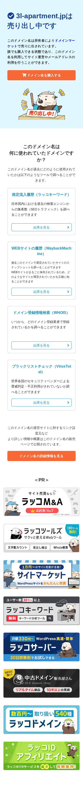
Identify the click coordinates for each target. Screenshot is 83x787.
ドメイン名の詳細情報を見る (41, 456)
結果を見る (41, 227)
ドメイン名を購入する (44, 75)
